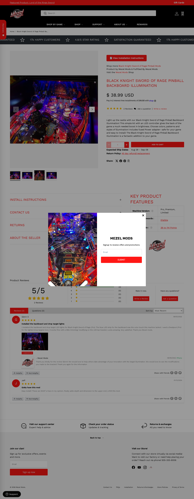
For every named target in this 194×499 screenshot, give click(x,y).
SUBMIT (121, 260)
